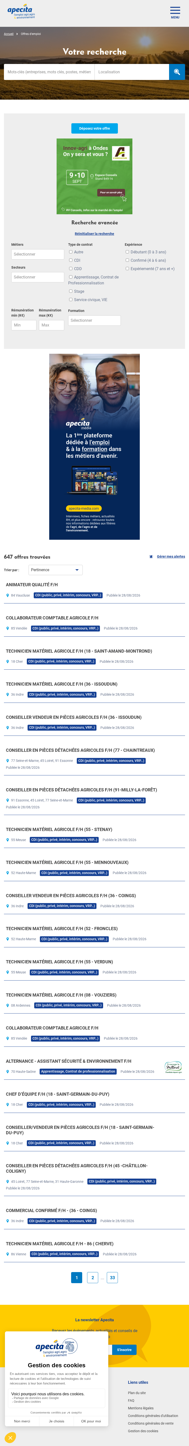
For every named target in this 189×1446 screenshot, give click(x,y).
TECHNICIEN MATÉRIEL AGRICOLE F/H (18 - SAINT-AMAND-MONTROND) (79, 651)
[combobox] (131, 72)
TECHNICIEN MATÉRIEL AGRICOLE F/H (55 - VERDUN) (59, 961)
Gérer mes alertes (171, 556)
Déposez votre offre (94, 128)
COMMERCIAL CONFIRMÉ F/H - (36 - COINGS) (51, 1210)
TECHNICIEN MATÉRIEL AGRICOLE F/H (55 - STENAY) (59, 829)
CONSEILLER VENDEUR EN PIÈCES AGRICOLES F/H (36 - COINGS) (71, 895)
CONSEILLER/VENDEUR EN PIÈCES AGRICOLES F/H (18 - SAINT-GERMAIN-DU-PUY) (80, 1130)
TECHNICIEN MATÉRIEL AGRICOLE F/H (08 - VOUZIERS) (61, 995)
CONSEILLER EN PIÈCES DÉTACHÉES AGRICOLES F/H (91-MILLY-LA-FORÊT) (81, 789)
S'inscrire (124, 1350)
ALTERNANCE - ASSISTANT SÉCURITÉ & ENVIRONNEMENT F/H (68, 1061)
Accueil (9, 34)
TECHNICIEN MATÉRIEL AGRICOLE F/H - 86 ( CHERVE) (59, 1243)
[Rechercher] (177, 72)
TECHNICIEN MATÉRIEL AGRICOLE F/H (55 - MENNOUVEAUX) (67, 862)
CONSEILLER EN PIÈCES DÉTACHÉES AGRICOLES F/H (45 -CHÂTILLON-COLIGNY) (77, 1168)
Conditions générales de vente (150, 1423)
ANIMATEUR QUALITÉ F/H (32, 584)
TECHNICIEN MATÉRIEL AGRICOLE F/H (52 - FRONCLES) (62, 928)
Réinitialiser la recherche (94, 234)
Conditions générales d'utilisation (153, 1416)
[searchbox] (131, 72)
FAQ (131, 1400)
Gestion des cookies (143, 1431)
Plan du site (137, 1393)
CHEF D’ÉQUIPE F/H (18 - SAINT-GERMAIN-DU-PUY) (57, 1094)
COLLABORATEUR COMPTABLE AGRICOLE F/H (52, 617)
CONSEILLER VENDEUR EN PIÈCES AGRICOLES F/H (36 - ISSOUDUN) (74, 717)
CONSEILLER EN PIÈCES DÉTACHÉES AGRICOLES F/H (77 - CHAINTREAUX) (80, 750)
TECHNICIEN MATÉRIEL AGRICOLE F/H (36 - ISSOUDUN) (61, 684)
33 (112, 1277)
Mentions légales (141, 1408)
